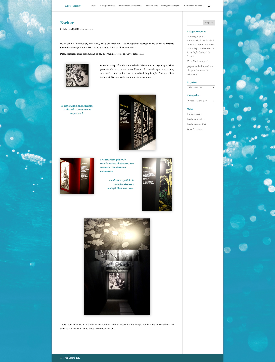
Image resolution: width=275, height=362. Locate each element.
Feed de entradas (195, 119)
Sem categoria (86, 29)
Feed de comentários (197, 124)
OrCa (65, 29)
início (93, 6)
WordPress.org (194, 129)
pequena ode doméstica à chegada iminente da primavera (200, 70)
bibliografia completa (170, 6)
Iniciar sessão (194, 114)
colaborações (152, 6)
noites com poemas (193, 6)
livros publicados (107, 6)
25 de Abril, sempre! (197, 61)
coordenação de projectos (130, 6)
